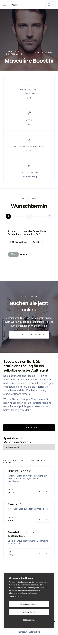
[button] (4, 4)
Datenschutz (34, 632)
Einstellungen (28, 620)
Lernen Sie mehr (15, 597)
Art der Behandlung (14, 233)
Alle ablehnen (28, 612)
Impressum (23, 632)
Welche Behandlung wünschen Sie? (35, 233)
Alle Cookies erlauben (29, 604)
